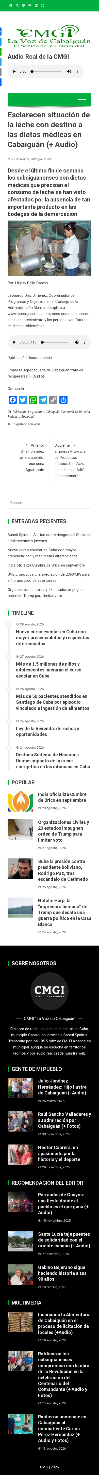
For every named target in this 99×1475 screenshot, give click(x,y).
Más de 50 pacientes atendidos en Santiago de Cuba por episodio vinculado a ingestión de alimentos (52, 702)
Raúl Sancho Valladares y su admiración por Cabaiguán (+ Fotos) (64, 1120)
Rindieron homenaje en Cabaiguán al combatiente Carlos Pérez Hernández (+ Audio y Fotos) (62, 1428)
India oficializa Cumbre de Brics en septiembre (46, 565)
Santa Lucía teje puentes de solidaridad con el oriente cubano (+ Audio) (64, 1240)
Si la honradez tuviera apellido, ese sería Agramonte (31, 457)
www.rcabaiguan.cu (24, 313)
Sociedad (27, 416)
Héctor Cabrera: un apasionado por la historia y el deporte (59, 1153)
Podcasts (14, 416)
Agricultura (37, 412)
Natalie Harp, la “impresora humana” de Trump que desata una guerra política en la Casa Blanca (64, 912)
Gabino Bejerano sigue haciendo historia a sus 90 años (62, 1273)
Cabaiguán (52, 412)
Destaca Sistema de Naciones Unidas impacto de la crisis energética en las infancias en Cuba (53, 760)
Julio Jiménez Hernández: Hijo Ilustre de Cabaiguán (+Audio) (62, 1086)
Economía (67, 412)
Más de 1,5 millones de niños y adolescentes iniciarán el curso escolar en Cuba (48, 670)
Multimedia (82, 412)
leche (37, 424)
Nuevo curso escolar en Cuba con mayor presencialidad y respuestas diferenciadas (52, 637)
